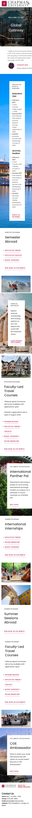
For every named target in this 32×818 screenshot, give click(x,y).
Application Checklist (13, 255)
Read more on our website (15, 268)
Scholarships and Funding (16, 341)
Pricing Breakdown (11, 441)
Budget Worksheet (12, 260)
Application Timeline (13, 250)
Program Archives (11, 422)
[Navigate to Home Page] (15, 3)
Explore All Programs (16, 39)
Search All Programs (16, 216)
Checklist (8, 431)
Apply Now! (14, 504)
